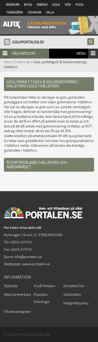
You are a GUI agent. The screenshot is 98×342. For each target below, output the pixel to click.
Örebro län (22, 61)
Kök (68, 4)
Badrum (12, 4)
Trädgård (14, 12)
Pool (80, 4)
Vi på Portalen (44, 285)
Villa (50, 12)
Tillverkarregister (17, 311)
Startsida (11, 285)
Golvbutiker (73, 294)
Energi (42, 4)
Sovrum (34, 12)
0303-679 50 (21, 242)
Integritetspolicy (76, 303)
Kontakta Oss (74, 285)
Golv (56, 4)
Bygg (28, 4)
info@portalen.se (28, 256)
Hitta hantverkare (17, 294)
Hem (7, 61)
